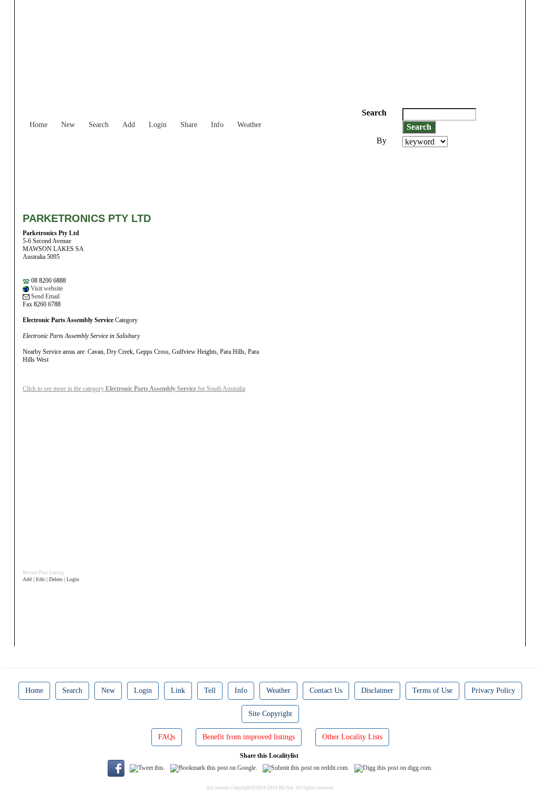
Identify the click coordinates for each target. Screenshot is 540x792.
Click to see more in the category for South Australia (134, 388)
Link (178, 690)
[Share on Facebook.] (116, 767)
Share (188, 125)
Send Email (45, 296)
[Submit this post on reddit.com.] (306, 767)
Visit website (46, 288)
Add (128, 125)
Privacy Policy (493, 690)
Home (38, 125)
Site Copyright (270, 714)
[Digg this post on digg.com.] (393, 767)
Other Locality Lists (352, 737)
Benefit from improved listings (248, 737)
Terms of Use (432, 690)
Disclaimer (377, 690)
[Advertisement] (215, 176)
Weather (249, 125)
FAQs (166, 737)
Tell (210, 690)
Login (158, 125)
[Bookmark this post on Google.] (214, 767)
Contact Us (326, 690)
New (68, 125)
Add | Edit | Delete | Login (51, 579)
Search (99, 125)
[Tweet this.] (147, 767)
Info (217, 125)
